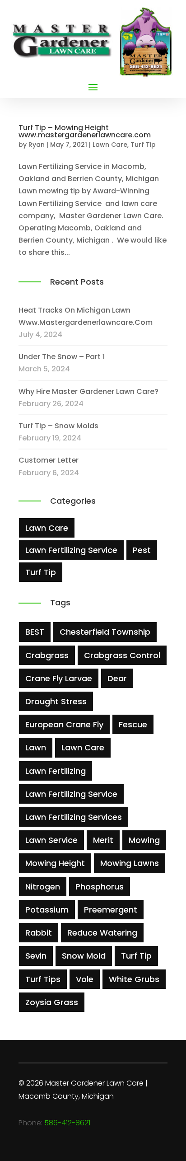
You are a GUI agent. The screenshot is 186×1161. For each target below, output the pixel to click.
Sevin (35, 955)
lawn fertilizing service (71, 794)
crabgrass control (122, 655)
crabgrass (47, 655)
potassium (47, 909)
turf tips (42, 979)
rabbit (38, 932)
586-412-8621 (67, 1123)
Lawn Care (110, 144)
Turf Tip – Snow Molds (58, 426)
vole (84, 979)
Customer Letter (49, 460)
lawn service (51, 840)
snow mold (84, 955)
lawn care (82, 747)
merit (103, 840)
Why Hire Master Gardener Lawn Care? (88, 391)
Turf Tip (143, 144)
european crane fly (64, 724)
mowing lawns (129, 863)
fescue (133, 724)
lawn (35, 747)
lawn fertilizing (55, 771)
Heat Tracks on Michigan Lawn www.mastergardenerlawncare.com (86, 316)
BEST (34, 631)
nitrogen (42, 886)
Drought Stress (56, 701)
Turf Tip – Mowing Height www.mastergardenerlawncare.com (85, 131)
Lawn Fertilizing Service (71, 550)
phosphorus (99, 886)
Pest (142, 550)
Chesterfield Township (105, 631)
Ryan (36, 144)
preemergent (110, 909)
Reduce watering (102, 932)
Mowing (144, 840)
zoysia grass (51, 1002)
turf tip (136, 955)
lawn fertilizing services (73, 817)
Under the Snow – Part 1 (62, 356)
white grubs (134, 979)
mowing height (55, 863)
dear (117, 678)
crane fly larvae (58, 678)
